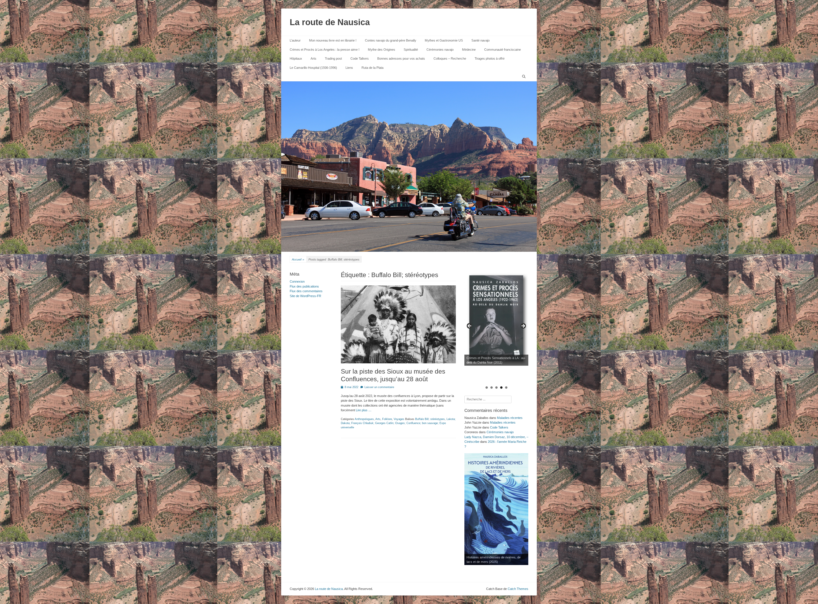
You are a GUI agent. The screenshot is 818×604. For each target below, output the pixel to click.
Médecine (469, 49)
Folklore (387, 419)
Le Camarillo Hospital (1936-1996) (313, 67)
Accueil (298, 259)
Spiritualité (411, 49)
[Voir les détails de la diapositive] (496, 318)
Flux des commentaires (306, 291)
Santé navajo (480, 40)
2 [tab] (491, 387)
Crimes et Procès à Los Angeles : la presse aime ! (324, 49)
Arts (313, 58)
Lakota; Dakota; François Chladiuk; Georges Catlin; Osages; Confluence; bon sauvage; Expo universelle (398, 423)
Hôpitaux (296, 58)
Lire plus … (364, 410)
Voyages (399, 419)
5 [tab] (506, 387)
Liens (349, 67)
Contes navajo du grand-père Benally (390, 40)
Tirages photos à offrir (490, 58)
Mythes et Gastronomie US (444, 40)
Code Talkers (359, 58)
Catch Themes (518, 589)
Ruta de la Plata (372, 67)
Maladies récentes (510, 418)
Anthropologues (364, 419)
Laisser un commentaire (379, 387)
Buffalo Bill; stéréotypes (430, 419)
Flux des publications (304, 286)
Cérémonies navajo (440, 49)
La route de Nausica (330, 22)
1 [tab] (486, 387)
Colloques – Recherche (449, 58)
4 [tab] (501, 387)
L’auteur (295, 40)
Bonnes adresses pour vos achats (401, 58)
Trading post (333, 58)
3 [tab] (496, 387)
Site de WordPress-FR (305, 296)
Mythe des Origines (381, 49)
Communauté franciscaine (502, 49)
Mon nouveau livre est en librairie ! (332, 40)
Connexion (297, 281)
